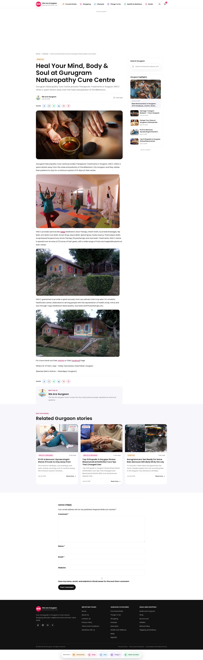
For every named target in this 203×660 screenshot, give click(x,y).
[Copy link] (69, 106)
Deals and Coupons (147, 611)
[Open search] (159, 4)
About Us (85, 615)
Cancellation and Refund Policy (156, 647)
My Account (144, 619)
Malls (113, 634)
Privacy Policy (87, 622)
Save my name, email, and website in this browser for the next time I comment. (94, 581)
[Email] (64, 106)
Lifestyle (45, 54)
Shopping (114, 619)
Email (61, 557)
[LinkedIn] (59, 106)
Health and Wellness (118, 630)
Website (62, 567)
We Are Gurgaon (49, 97)
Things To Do (116, 615)
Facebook (76, 360)
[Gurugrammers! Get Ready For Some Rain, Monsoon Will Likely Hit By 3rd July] (146, 438)
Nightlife (114, 637)
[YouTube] (48, 625)
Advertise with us (88, 630)
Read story (70, 476)
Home (38, 54)
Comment (63, 514)
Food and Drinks (117, 611)
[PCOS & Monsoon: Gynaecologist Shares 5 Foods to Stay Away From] (57, 438)
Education (114, 626)
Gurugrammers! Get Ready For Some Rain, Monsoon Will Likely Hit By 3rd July (145, 460)
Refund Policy (145, 626)
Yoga (62, 232)
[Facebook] (44, 106)
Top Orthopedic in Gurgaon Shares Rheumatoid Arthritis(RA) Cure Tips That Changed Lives (99, 462)
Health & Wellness (46, 455)
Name (61, 546)
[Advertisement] (101, 31)
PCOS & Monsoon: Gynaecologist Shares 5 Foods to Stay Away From (54, 460)
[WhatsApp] (54, 106)
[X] (49, 106)
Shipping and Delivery (148, 630)
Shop (142, 615)
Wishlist (142, 622)
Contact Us (86, 619)
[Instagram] (43, 625)
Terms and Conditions (90, 626)
